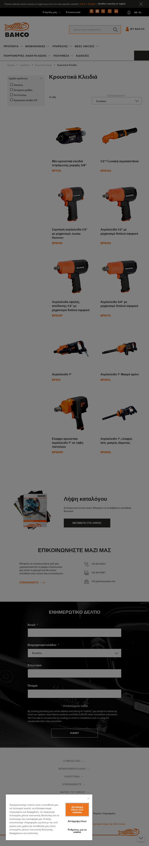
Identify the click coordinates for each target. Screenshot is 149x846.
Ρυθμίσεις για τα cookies (77, 831)
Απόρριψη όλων (77, 821)
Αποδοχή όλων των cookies (77, 809)
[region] (49, 817)
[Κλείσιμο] (88, 798)
